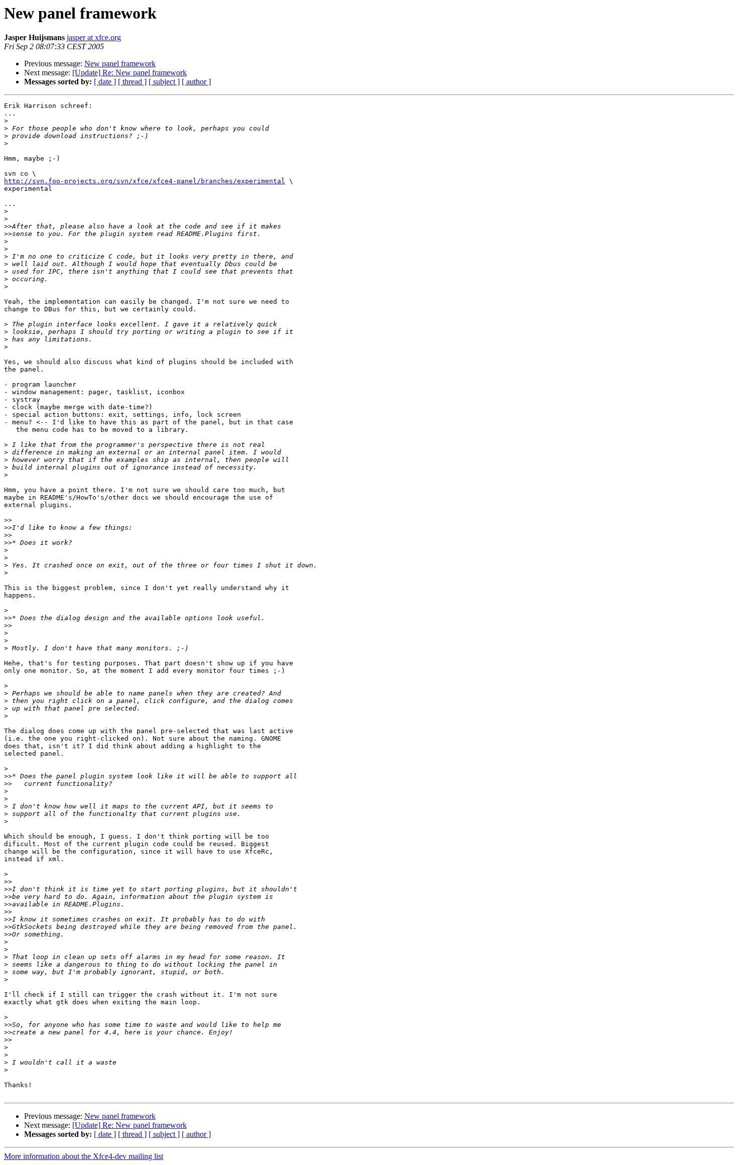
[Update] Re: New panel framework (129, 72)
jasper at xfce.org (94, 37)
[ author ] (196, 81)
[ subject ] (164, 81)
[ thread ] (132, 81)
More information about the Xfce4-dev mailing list (83, 1156)
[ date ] (105, 81)
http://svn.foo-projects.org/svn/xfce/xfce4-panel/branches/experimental (144, 181)
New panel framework (120, 63)
